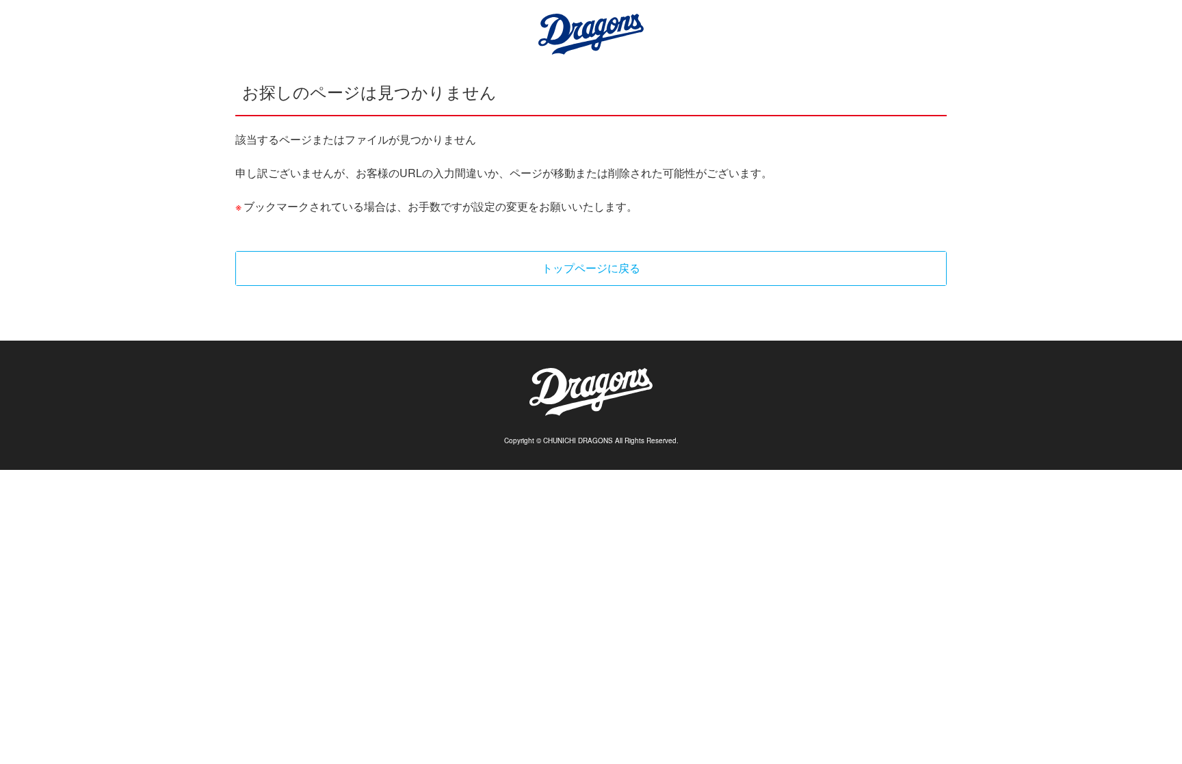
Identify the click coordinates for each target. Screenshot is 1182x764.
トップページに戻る (591, 268)
